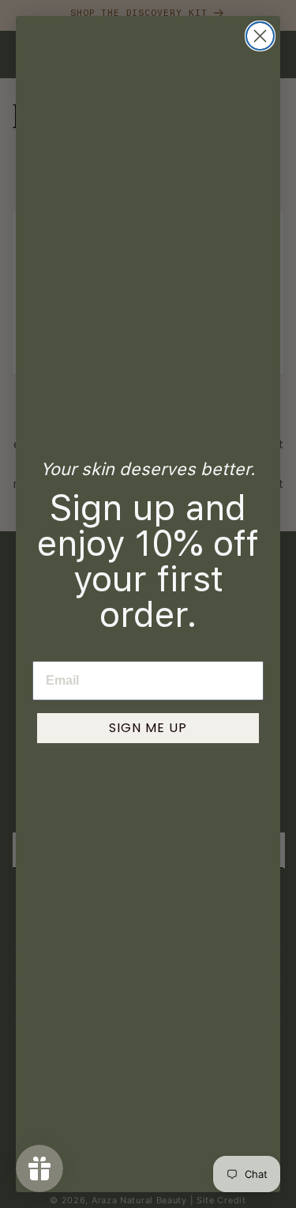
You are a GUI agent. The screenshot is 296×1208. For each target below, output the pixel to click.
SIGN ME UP (148, 728)
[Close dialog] (260, 36)
